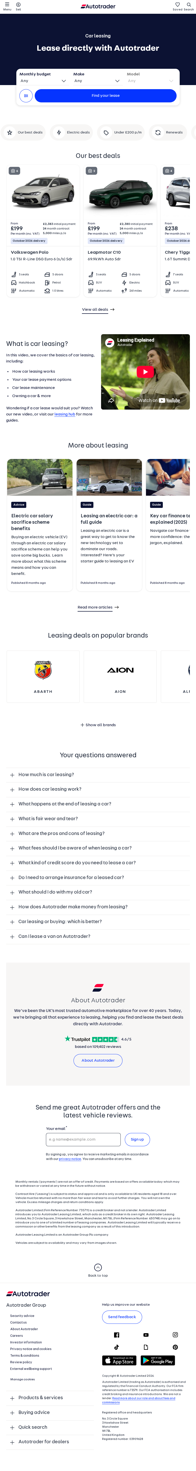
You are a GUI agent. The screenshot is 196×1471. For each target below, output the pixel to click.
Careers (16, 1336)
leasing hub (64, 414)
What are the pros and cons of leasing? (61, 833)
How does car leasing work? (49, 789)
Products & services (40, 1398)
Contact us (18, 1322)
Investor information (26, 1342)
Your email (55, 1129)
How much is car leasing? (46, 775)
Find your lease (106, 96)
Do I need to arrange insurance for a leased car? (71, 877)
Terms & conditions (24, 1355)
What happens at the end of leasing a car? (64, 804)
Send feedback (122, 1317)
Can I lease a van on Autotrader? (54, 936)
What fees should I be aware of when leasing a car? (75, 848)
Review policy (21, 1362)
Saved (177, 9)
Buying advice (34, 1412)
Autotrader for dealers (43, 1442)
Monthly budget (35, 74)
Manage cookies (22, 1379)
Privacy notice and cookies (31, 1349)
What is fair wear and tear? (48, 819)
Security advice (22, 1316)
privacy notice (70, 1159)
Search (189, 9)
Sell (18, 9)
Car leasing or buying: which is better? (60, 922)
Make (78, 74)
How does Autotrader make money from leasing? (73, 907)
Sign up (137, 1140)
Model (133, 74)
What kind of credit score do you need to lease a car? (77, 863)
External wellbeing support (31, 1369)
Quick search (32, 1427)
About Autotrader (98, 1061)
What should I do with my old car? (55, 892)
